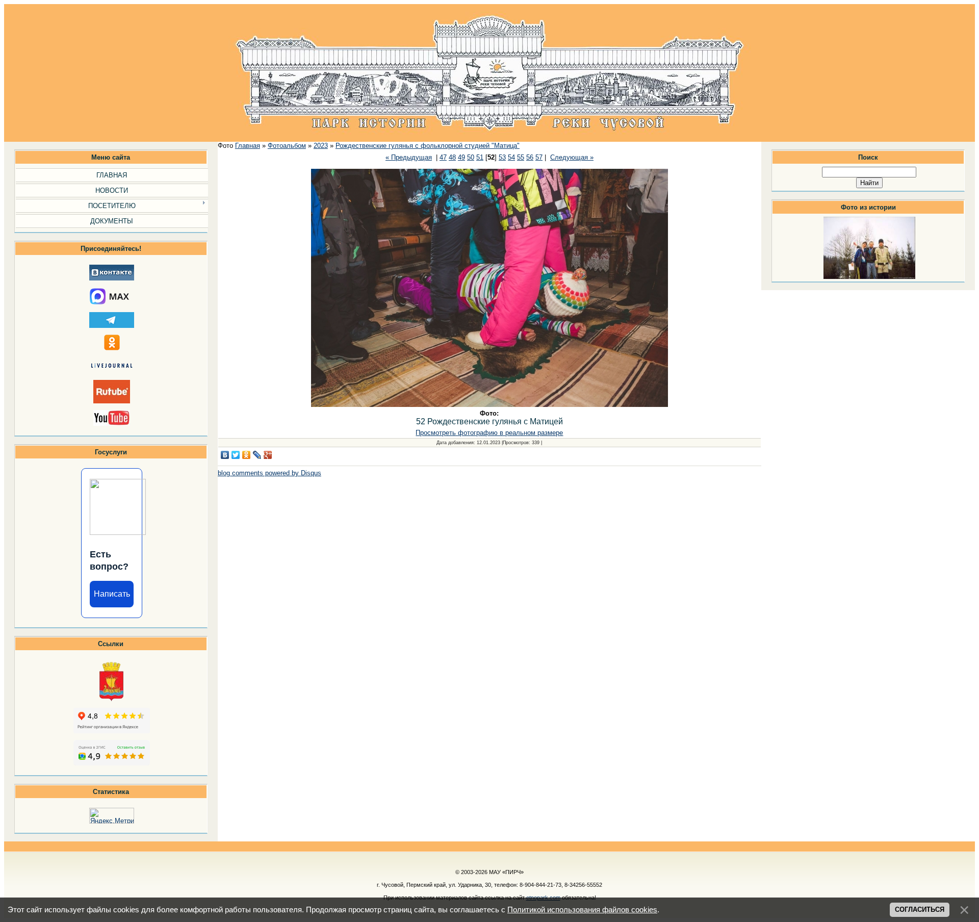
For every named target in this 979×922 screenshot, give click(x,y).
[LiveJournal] (257, 455)
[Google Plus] (268, 455)
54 (511, 157)
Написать (112, 594)
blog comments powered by (269, 473)
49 (461, 157)
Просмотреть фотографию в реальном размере (489, 433)
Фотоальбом (287, 145)
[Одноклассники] (246, 455)
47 (443, 157)
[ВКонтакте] (225, 455)
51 (479, 157)
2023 (321, 145)
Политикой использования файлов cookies (582, 910)
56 (529, 157)
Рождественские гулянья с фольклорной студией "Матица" (428, 145)
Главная (247, 145)
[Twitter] (235, 455)
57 (539, 157)
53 (502, 157)
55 (520, 157)
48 (452, 157)
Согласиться (919, 909)
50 (470, 157)
